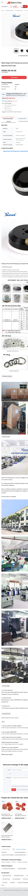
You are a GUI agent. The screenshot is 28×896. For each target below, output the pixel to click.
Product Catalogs (22, 849)
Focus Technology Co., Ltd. (18, 890)
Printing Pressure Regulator (9, 868)
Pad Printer (3, 852)
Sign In (3, 111)
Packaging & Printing (9, 10)
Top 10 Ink (5, 882)
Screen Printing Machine (20, 852)
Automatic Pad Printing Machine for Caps (8, 855)
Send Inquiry (14, 77)
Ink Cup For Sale (6, 879)
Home (2, 10)
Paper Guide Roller (22, 868)
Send (14, 789)
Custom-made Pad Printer (20, 855)
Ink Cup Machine (16, 879)
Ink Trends (12, 882)
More (2, 885)
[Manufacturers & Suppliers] (14, 2)
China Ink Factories (7, 875)
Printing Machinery (18, 10)
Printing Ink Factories (19, 875)
